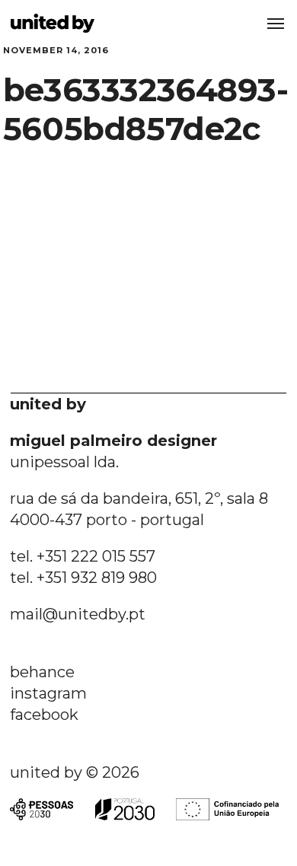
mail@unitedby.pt (77, 614)
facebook (44, 714)
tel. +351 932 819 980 (83, 577)
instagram (48, 693)
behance (42, 672)
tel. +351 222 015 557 (82, 556)
